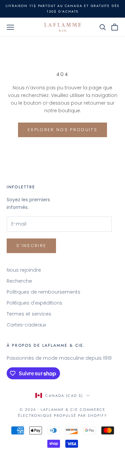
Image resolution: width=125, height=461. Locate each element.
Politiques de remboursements (43, 292)
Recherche (19, 281)
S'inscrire (31, 245)
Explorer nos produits (62, 130)
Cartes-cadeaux (26, 325)
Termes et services (29, 314)
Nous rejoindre (24, 270)
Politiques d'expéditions (34, 303)
